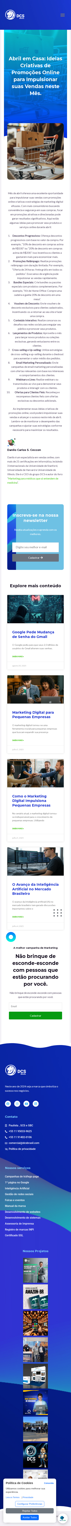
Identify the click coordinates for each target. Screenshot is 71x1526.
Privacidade (28, 1497)
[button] (62, 14)
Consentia (49, 1483)
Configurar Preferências (29, 1504)
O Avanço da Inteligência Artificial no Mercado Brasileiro (35, 889)
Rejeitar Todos (29, 1510)
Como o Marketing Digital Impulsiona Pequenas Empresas (31, 800)
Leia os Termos (12, 1497)
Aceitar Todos (30, 1517)
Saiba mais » (18, 656)
